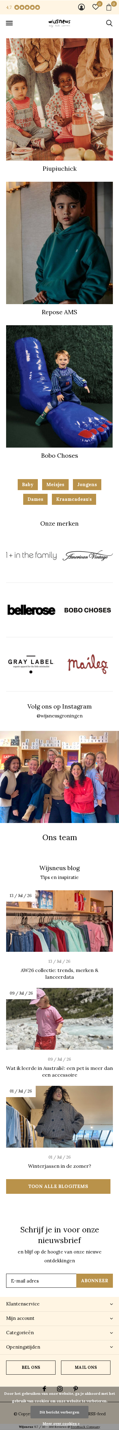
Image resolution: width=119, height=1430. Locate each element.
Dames (35, 499)
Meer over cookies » (61, 1423)
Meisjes (55, 484)
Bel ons (31, 1367)
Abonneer (95, 1280)
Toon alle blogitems (58, 1186)
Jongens (87, 484)
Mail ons (85, 1367)
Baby (28, 484)
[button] (9, 23)
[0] (108, 7)
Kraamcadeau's (74, 499)
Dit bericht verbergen (59, 1412)
